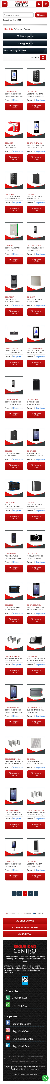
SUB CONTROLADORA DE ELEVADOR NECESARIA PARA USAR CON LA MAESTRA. (35, 711)
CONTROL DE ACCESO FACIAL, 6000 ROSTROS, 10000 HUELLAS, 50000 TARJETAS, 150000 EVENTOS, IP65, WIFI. (13, 95)
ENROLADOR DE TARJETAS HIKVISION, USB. (35, 403)
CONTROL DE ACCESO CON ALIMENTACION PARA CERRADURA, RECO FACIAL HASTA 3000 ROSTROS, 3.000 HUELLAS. (35, 146)
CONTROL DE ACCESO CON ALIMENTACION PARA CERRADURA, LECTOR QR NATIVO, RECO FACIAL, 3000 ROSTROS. (35, 352)
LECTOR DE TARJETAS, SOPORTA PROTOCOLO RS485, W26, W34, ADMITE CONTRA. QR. (35, 95)
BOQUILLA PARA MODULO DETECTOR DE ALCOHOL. (36, 762)
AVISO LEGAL (25, 934)
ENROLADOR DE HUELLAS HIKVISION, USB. (12, 300)
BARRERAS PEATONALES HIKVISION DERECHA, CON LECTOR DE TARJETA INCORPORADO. (36, 814)
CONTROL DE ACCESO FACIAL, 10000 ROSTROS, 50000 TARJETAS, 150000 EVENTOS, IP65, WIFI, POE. (36, 608)
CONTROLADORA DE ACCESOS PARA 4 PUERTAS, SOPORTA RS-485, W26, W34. (35, 506)
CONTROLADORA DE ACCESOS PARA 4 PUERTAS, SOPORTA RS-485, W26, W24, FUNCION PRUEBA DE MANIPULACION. (35, 300)
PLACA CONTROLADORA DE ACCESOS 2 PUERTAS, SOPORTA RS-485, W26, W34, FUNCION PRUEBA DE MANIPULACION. (13, 506)
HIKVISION (7, 29)
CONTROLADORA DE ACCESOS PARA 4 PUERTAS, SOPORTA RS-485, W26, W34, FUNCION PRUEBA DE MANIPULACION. (13, 608)
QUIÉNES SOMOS (25, 920)
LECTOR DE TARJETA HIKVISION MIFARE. (34, 865)
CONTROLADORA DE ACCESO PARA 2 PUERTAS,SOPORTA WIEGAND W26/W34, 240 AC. (36, 198)
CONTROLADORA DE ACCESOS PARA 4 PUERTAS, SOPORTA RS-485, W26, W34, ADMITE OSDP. (13, 249)
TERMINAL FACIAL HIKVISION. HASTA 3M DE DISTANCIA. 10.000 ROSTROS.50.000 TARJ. (35, 454)
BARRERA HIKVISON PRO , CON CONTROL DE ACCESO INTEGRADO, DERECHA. (14, 660)
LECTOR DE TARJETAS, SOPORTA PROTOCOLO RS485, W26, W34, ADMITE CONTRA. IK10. (13, 198)
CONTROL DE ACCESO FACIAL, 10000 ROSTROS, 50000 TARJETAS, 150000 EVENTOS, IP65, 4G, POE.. (14, 814)
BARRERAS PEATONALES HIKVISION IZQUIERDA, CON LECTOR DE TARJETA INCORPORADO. (13, 762)
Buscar (42, 15)
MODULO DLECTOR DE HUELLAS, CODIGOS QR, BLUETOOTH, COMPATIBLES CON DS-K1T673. (13, 352)
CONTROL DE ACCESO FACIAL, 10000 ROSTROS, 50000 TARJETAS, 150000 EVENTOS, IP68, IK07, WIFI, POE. (14, 711)
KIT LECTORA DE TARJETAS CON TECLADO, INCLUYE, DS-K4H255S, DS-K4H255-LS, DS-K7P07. (14, 146)
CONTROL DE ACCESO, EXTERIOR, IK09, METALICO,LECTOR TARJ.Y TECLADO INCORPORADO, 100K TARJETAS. (35, 249)
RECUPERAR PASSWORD (25, 927)
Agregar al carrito (15, 107)
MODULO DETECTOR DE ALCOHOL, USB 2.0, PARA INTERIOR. (36, 660)
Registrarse (17, 100)
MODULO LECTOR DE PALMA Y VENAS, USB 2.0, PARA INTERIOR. (36, 557)
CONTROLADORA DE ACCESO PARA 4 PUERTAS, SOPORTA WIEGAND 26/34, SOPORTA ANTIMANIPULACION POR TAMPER (12, 454)
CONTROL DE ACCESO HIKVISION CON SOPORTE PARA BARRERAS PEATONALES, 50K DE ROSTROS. (14, 865)
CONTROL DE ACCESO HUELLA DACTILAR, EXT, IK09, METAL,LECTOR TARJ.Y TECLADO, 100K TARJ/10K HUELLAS (13, 403)
